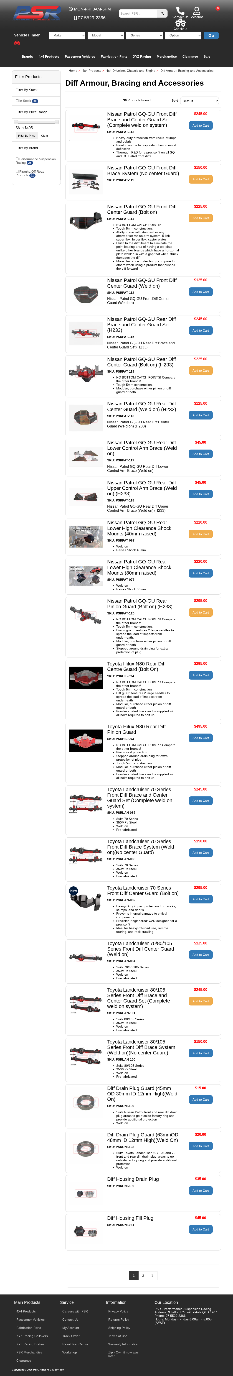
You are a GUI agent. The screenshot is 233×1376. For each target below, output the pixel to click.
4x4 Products (49, 56)
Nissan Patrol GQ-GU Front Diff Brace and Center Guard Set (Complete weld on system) (142, 119)
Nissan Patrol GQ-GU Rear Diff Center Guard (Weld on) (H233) (141, 406)
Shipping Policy (119, 1328)
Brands (27, 56)
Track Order (71, 1336)
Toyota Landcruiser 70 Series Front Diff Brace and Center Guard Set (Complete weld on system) (139, 798)
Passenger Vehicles (80, 56)
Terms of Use (117, 1336)
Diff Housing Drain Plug (133, 1179)
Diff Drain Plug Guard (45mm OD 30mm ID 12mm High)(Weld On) (142, 1093)
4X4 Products (26, 1311)
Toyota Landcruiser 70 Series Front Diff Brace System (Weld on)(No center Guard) (140, 847)
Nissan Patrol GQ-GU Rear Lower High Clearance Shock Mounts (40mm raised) (139, 528)
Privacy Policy (118, 1311)
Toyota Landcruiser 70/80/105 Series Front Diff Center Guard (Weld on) (140, 949)
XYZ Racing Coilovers (32, 1336)
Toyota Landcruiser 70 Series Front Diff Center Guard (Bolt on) (143, 890)
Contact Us (70, 1319)
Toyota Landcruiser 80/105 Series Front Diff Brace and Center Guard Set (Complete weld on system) (138, 998)
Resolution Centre (75, 1344)
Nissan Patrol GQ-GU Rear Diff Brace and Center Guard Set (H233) (141, 324)
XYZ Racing (142, 56)
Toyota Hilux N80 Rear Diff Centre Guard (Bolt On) (136, 666)
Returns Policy (118, 1319)
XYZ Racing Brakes (30, 1344)
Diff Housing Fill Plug (130, 1218)
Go (211, 35)
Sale (207, 56)
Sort (175, 100)
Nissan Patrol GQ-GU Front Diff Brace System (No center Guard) (143, 170)
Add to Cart (200, 125)
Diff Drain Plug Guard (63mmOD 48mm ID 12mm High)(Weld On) (142, 1137)
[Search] (162, 13)
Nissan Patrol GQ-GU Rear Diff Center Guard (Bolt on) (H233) (141, 362)
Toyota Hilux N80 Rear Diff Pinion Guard (136, 729)
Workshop (69, 1352)
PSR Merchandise (29, 1352)
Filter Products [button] (28, 77)
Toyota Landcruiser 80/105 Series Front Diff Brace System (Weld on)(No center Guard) (141, 1047)
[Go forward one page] (152, 1275)
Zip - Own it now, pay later (123, 1354)
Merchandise (167, 56)
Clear (44, 135)
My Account (70, 1328)
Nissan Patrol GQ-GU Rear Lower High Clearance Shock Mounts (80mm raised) (139, 567)
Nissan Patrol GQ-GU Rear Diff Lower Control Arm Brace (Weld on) (142, 448)
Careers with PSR (75, 1311)
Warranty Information (123, 1344)
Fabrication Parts (114, 56)
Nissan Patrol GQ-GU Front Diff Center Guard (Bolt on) (142, 209)
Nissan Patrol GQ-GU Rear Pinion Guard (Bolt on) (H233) (139, 603)
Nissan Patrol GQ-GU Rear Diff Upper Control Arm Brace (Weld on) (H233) (142, 488)
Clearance (190, 56)
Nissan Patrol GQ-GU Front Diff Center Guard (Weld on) (142, 283)
